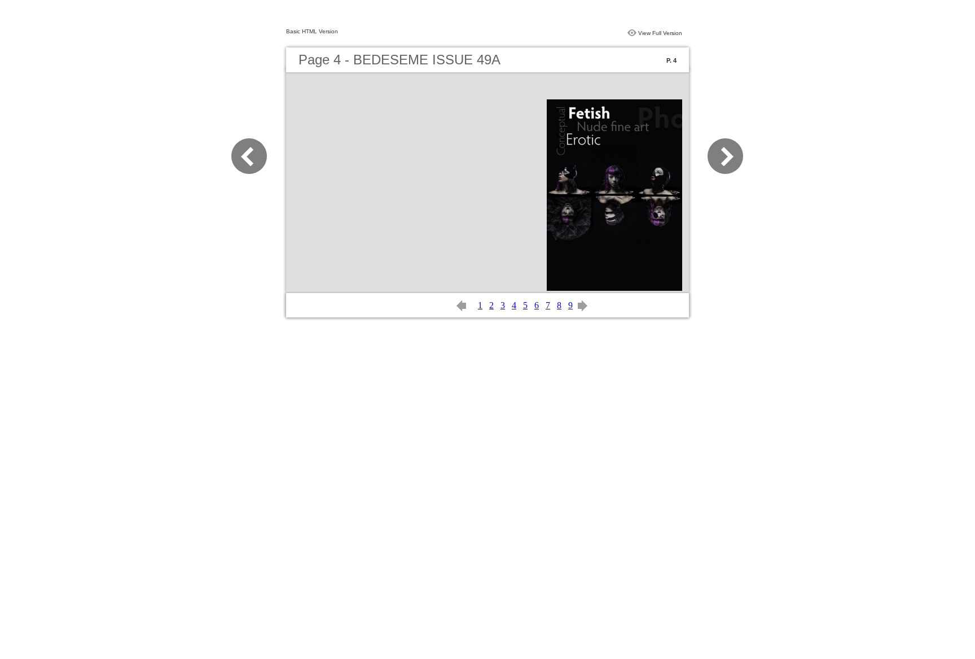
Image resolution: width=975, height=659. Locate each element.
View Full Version (660, 33)
